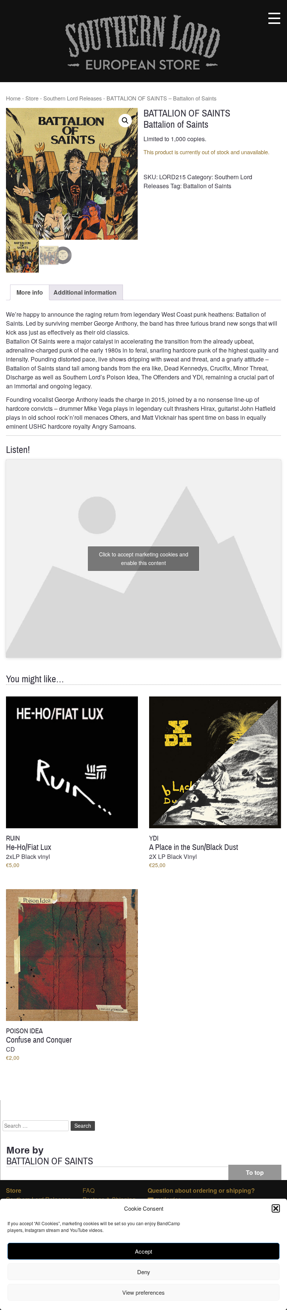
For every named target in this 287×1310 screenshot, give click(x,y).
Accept (143, 1251)
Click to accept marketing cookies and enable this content (143, 558)
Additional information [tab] (85, 292)
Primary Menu (274, 18)
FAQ (89, 1190)
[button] (276, 1208)
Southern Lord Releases (72, 98)
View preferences (143, 1292)
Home (13, 98)
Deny (143, 1272)
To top (255, 1172)
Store (31, 98)
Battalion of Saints (207, 185)
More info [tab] (29, 292)
